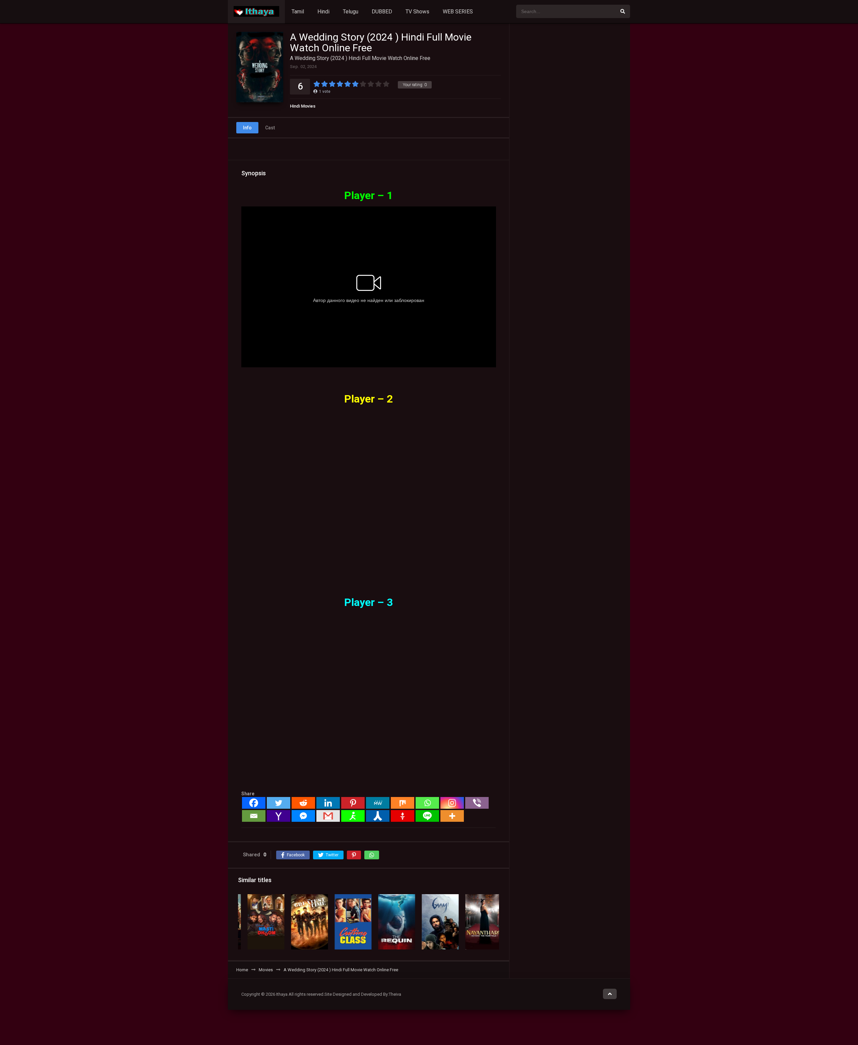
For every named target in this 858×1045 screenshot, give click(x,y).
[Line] (427, 816)
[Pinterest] (353, 803)
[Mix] (402, 803)
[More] (452, 816)
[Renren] (377, 816)
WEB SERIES (458, 11)
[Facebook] (253, 803)
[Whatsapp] (427, 803)
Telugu (350, 11)
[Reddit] (303, 803)
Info (247, 127)
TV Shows (417, 11)
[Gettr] (402, 816)
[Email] (253, 816)
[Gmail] (328, 816)
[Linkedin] (328, 803)
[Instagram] (452, 803)
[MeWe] (377, 803)
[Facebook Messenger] (303, 816)
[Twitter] (278, 803)
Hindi (323, 11)
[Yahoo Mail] (278, 816)
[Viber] (477, 803)
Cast (270, 127)
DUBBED (382, 11)
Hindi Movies (302, 106)
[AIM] (353, 816)
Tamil (298, 11)
